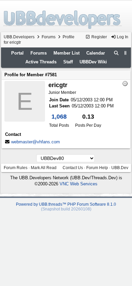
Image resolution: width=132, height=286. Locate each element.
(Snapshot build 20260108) (66, 209)
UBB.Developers (19, 37)
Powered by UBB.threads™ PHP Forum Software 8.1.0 (66, 204)
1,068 (59, 116)
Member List (66, 53)
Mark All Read (44, 167)
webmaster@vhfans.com (35, 141)
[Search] (116, 53)
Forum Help (97, 167)
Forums (49, 37)
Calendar (95, 53)
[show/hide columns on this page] (125, 53)
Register (98, 37)
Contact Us (73, 167)
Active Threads (41, 61)
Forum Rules (15, 167)
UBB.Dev (119, 167)
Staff (68, 61)
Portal (17, 53)
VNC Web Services (78, 183)
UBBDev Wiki (93, 61)
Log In (122, 37)
